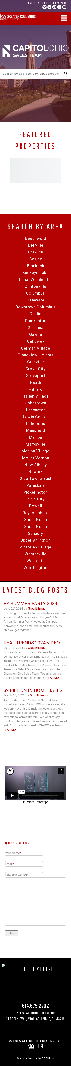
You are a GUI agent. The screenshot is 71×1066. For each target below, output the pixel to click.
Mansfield (35, 430)
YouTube (64, 7)
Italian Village (35, 396)
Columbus (35, 293)
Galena (35, 334)
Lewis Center (35, 416)
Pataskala (35, 485)
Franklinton (35, 320)
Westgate (35, 560)
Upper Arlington (35, 540)
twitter (44, 7)
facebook (59, 7)
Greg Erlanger (37, 608)
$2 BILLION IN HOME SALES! (34, 690)
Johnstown (35, 403)
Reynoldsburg (35, 512)
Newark (35, 471)
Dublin (35, 313)
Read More (54, 678)
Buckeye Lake (35, 272)
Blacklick (35, 265)
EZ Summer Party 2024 (30, 603)
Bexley (35, 259)
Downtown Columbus (35, 307)
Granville (35, 362)
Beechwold (35, 238)
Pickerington (35, 492)
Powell (35, 506)
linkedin (49, 7)
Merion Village (35, 451)
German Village (35, 348)
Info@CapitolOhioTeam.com (35, 1013)
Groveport (35, 375)
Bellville (35, 245)
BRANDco (48, 1058)
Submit (11, 933)
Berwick (35, 252)
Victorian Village (35, 547)
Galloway (35, 341)
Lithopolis (35, 423)
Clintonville (35, 286)
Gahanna (35, 327)
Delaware (35, 300)
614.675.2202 (58, 3)
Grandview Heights (36, 355)
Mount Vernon (35, 458)
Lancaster (35, 410)
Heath (35, 382)
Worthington (35, 567)
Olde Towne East (36, 478)
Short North (35, 519)
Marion (35, 437)
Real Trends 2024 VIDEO (32, 643)
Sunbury (35, 533)
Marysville (35, 444)
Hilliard (36, 389)
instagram (54, 7)
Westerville (36, 554)
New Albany (35, 464)
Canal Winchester (35, 279)
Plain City (35, 499)
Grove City (35, 368)
